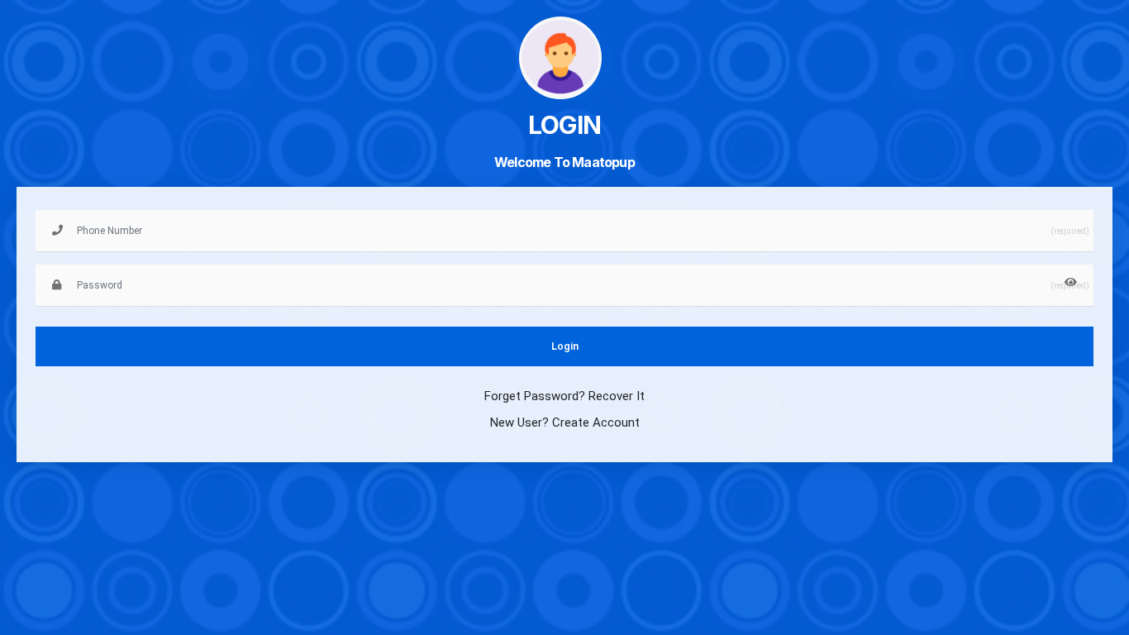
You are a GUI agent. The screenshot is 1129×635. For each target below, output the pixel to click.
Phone (71, 206)
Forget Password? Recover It (564, 396)
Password (79, 261)
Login (565, 346)
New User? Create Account (565, 422)
